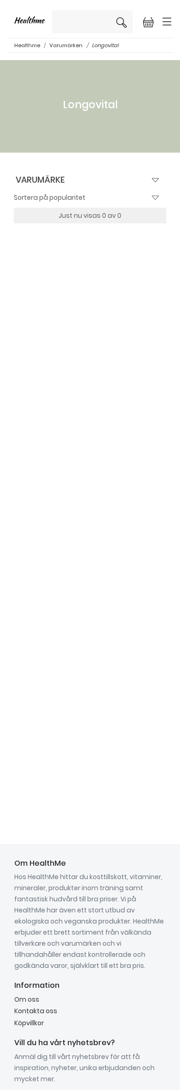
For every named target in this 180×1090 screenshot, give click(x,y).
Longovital (105, 45)
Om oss (26, 999)
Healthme (27, 45)
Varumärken (66, 45)
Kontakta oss (35, 1011)
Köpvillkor (29, 1023)
